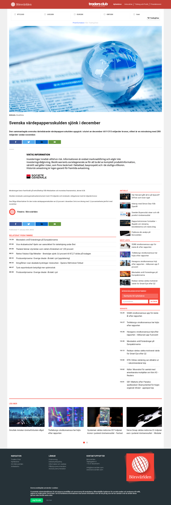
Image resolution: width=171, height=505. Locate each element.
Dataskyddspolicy (55, 462)
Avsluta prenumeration (57, 469)
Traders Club (16, 459)
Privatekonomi (156, 4)
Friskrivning (53, 459)
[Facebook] (15, 142)
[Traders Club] (98, 4)
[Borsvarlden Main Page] (21, 4)
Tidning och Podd (141, 4)
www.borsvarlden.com (95, 470)
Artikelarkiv (15, 466)
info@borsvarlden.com (95, 467)
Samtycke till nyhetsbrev (134, 296)
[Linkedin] (41, 142)
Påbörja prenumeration (57, 466)
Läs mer (49, 500)
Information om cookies (57, 464)
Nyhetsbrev (117, 4)
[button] (84, 442)
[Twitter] (28, 142)
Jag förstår (36, 500)
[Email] (54, 142)
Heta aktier (128, 4)
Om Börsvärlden (17, 464)
